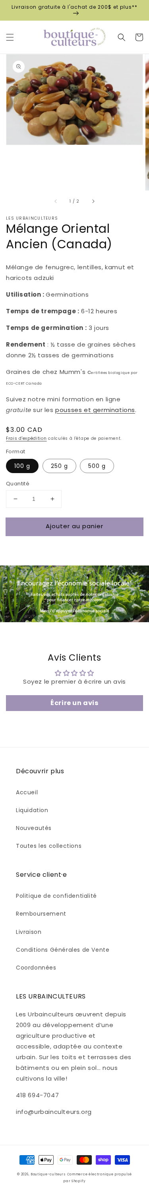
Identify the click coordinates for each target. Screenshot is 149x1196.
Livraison (28, 932)
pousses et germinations (95, 410)
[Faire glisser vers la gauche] (56, 201)
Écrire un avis (74, 702)
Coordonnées (36, 968)
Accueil (27, 792)
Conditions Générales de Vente (62, 950)
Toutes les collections (48, 846)
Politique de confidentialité (56, 896)
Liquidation (32, 810)
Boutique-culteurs (48, 1174)
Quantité (17, 483)
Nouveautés (34, 828)
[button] (10, 37)
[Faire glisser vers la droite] (93, 201)
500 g (97, 466)
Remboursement (41, 914)
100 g (22, 466)
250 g (59, 466)
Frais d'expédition (26, 438)
